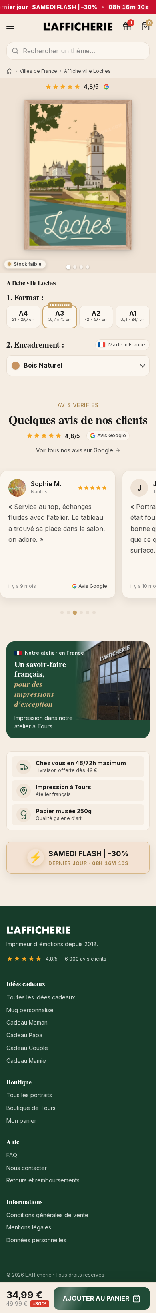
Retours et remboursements (43, 1180)
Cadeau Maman (27, 1022)
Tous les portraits (29, 1095)
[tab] (62, 612)
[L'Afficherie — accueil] (78, 26)
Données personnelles (36, 1240)
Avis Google (107, 87)
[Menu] (10, 26)
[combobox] (78, 51)
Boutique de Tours (31, 1107)
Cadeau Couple (27, 1047)
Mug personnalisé (30, 1010)
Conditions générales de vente (47, 1215)
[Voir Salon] (87, 267)
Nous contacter (26, 1167)
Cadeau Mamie (26, 1060)
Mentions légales (28, 1227)
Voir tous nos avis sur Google (74, 450)
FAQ (11, 1155)
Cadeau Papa (24, 1035)
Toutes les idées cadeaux (40, 997)
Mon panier (21, 1120)
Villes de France (38, 71)
